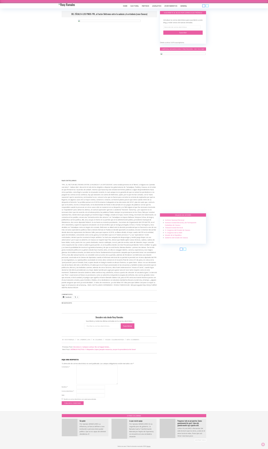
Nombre (65, 387)
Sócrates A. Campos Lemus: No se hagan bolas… (91, 347)
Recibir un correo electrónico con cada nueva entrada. (80, 399)
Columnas (98, 340)
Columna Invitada (117, 340)
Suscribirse (127, 326)
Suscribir (183, 32)
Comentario (66, 367)
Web (63, 395)
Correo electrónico (68, 391)
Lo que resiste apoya (135, 421)
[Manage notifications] (263, 444)
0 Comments (135, 340)
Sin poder (83, 421)
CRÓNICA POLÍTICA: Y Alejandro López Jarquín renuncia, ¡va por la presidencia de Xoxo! (103, 349)
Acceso (148, 446)
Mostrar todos (200, 440)
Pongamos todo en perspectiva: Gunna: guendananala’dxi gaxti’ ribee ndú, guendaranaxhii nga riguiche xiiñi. (189, 423)
